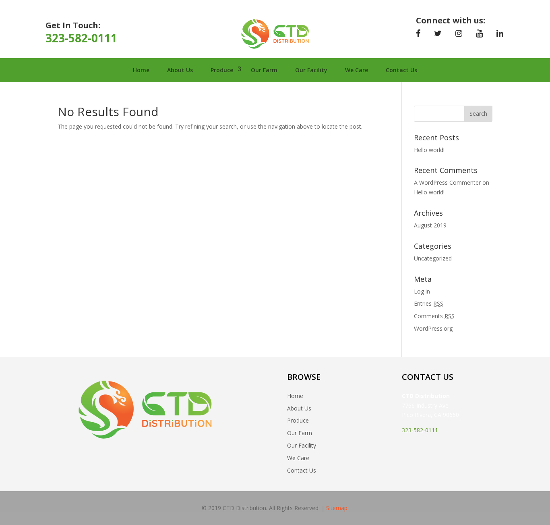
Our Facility (311, 70)
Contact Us (401, 70)
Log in (422, 291)
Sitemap (336, 508)
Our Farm (264, 70)
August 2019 (430, 225)
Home (141, 70)
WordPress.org (433, 328)
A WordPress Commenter (447, 182)
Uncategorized (433, 258)
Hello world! (429, 150)
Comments (434, 316)
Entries (428, 303)
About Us (180, 70)
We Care (356, 70)
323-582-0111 (81, 38)
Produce (222, 70)
